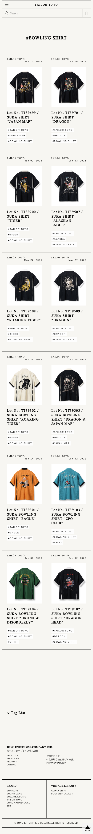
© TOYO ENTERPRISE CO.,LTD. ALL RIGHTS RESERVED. (46, 823)
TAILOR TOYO (46, 4)
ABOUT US (13, 755)
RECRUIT (12, 761)
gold (9, 806)
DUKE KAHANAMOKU (18, 803)
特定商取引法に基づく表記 (60, 759)
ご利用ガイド (53, 756)
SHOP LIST (13, 758)
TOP (87, 830)
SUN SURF (12, 790)
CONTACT (12, 764)
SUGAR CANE (14, 794)
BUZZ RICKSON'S (16, 797)
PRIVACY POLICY (56, 763)
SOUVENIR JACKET (62, 794)
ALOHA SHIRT (59, 790)
